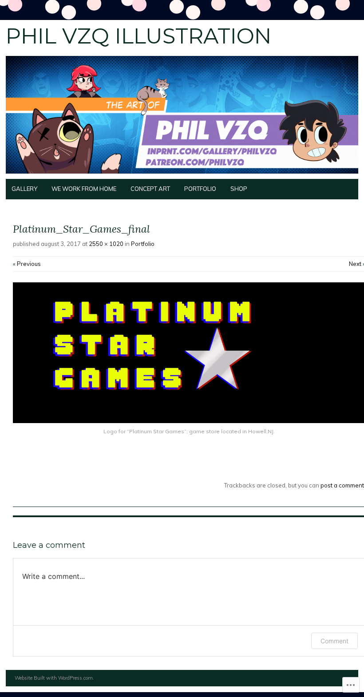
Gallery (24, 188)
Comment (334, 641)
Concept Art (150, 188)
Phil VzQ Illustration (138, 36)
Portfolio (200, 188)
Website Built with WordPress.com (54, 678)
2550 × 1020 (106, 243)
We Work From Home (83, 188)
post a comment (342, 485)
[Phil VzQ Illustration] (182, 173)
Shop (238, 188)
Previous (27, 263)
